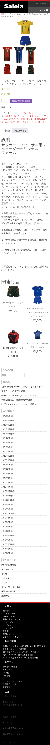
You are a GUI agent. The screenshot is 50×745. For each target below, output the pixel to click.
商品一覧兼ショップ (11, 619)
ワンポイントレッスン (11, 587)
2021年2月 (6, 451)
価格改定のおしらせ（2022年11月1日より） (20, 395)
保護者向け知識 (8, 591)
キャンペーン (7, 569)
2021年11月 (6, 433)
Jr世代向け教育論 (8, 564)
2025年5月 (6, 416)
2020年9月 (6, 464)
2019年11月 (6, 495)
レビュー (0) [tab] (20, 130)
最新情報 (5, 595)
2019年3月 (6, 522)
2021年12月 (6, 429)
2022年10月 (6, 425)
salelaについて (9, 616)
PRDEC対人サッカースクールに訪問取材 (19, 404)
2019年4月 (6, 517)
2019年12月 (6, 491)
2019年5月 (6, 513)
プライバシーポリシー (12, 636)
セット (15, 113)
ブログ (4, 582)
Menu (43, 10)
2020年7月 (6, 469)
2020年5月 (6, 473)
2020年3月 (6, 482)
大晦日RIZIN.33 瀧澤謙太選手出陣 (16, 399)
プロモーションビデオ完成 (13, 391)
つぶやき (5, 578)
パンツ (30, 113)
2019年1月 (6, 531)
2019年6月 (6, 509)
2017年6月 (6, 548)
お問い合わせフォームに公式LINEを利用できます (22, 386)
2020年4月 (6, 478)
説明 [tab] (7, 130)
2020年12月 (6, 455)
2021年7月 (6, 442)
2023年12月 (6, 420)
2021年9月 (6, 438)
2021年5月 (6, 447)
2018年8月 (6, 540)
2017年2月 (6, 553)
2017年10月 (6, 544)
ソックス (9, 628)
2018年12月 (6, 535)
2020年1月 (6, 486)
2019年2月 (6, 526)
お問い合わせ (8, 633)
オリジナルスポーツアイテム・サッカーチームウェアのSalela (14, 6)
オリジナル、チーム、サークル (19, 116)
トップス (23, 113)
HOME (3, 14)
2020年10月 (6, 460)
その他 (4, 573)
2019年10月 (6, 500)
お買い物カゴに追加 (21, 100)
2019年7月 (6, 504)
